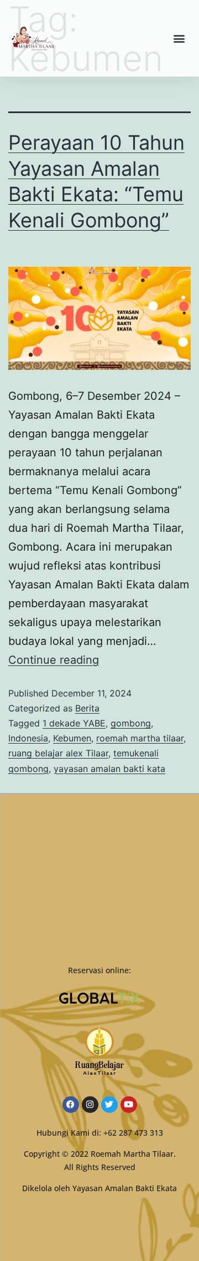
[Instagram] (90, 1104)
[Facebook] (70, 1104)
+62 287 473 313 (133, 1132)
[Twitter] (109, 1104)
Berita (87, 708)
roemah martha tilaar (140, 738)
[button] (179, 38)
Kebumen (72, 738)
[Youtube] (129, 1104)
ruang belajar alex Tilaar (58, 753)
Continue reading (53, 660)
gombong (131, 723)
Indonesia (28, 738)
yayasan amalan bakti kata (109, 768)
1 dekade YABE (74, 723)
